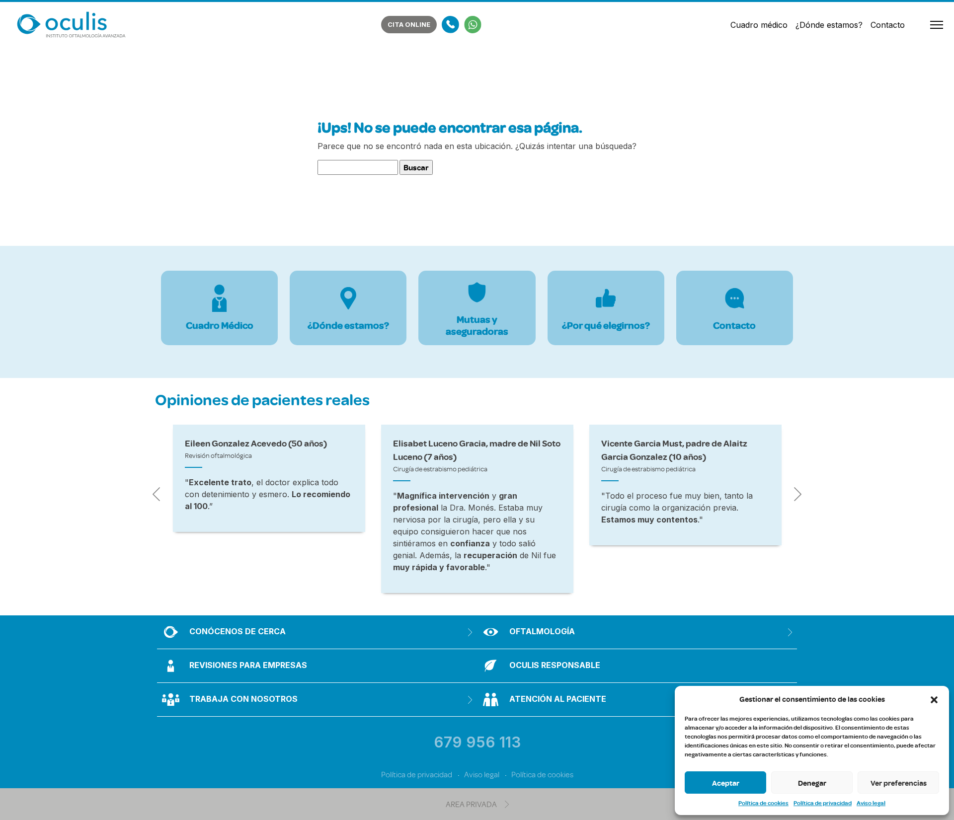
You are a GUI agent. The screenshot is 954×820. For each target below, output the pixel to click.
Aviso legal (871, 803)
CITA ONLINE (409, 24)
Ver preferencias (899, 783)
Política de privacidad (823, 803)
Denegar (812, 783)
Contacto (888, 25)
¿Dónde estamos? (829, 25)
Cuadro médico (759, 25)
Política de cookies (763, 803)
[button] (934, 699)
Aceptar (725, 783)
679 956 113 (477, 742)
